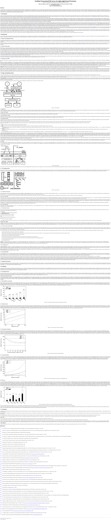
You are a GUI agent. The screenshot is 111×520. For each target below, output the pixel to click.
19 (6, 52)
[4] (0, 433)
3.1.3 (88, 220)
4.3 (13, 331)
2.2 (105, 43)
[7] (0, 439)
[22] (0, 468)
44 (98, 18)
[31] (0, 486)
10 (31, 253)
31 (60, 40)
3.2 (62, 117)
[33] (0, 490)
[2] (0, 429)
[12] (0, 449)
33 (95, 15)
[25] (0, 474)
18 (32, 253)
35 (8, 51)
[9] (0, 443)
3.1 (22, 166)
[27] (0, 478)
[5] (0, 435)
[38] (0, 500)
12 (58, 18)
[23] (0, 470)
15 (49, 16)
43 (6, 16)
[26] (0, 476)
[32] (0, 488)
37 (62, 51)
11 (23, 381)
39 (52, 36)
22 (36, 36)
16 (61, 40)
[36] (0, 496)
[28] (0, 480)
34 (34, 16)
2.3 (107, 43)
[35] (0, 494)
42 (59, 40)
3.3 (68, 166)
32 (23, 229)
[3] (0, 431)
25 (22, 418)
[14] (0, 453)
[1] (0, 427)
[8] (0, 441)
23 (23, 421)
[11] (0, 447)
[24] (0, 472)
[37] (0, 498)
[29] (0, 482)
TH (7, 518)
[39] (0, 502)
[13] (0, 451)
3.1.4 (79, 241)
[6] (0, 437)
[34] (0, 492)
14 (53, 63)
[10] (0, 445)
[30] (0, 484)
